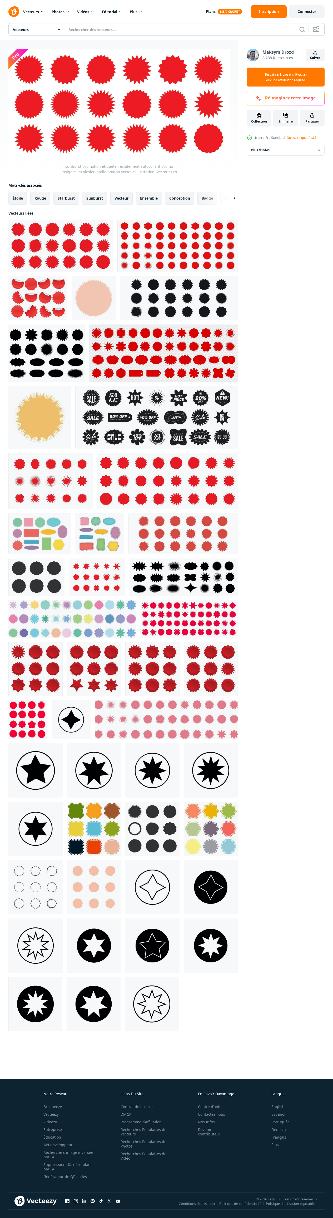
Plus (133, 11)
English (278, 1106)
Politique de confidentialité (240, 1203)
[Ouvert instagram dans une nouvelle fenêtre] (76, 1201)
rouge (40, 197)
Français (278, 1137)
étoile (18, 197)
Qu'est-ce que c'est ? (301, 137)
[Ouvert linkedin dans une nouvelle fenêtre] (84, 1201)
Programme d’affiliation (141, 1121)
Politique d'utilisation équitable (290, 1203)
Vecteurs (31, 11)
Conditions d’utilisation (197, 1203)
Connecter (306, 11)
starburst (66, 197)
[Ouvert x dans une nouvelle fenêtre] (109, 1201)
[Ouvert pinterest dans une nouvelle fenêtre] (93, 1201)
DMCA (126, 1114)
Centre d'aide (209, 1106)
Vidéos (83, 11)
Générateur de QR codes (65, 1176)
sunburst (94, 197)
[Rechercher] (302, 29)
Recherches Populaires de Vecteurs (143, 1131)
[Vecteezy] (13, 11)
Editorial (109, 11)
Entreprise (52, 1129)
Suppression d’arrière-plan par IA (67, 1166)
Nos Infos (206, 1121)
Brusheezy (52, 1106)
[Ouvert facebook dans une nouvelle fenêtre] (67, 1201)
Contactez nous (211, 1114)
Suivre (315, 57)
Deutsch (278, 1129)
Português (280, 1121)
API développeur (58, 1144)
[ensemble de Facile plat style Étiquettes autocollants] (39, 533)
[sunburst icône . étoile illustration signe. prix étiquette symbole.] (71, 719)
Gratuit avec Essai (286, 77)
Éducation (52, 1137)
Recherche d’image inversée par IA (68, 1154)
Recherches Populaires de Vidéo (143, 1156)
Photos (58, 11)
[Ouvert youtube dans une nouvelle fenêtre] (118, 1201)
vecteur (121, 197)
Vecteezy (51, 1114)
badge (207, 197)
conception (179, 197)
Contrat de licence (137, 1106)
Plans (211, 11)
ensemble (149, 197)
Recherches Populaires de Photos (143, 1144)
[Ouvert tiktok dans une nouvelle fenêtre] (101, 1201)
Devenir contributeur (209, 1131)
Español (278, 1114)
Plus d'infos (260, 150)
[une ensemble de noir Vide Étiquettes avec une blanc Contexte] (152, 829)
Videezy (50, 1121)
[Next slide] (229, 198)
